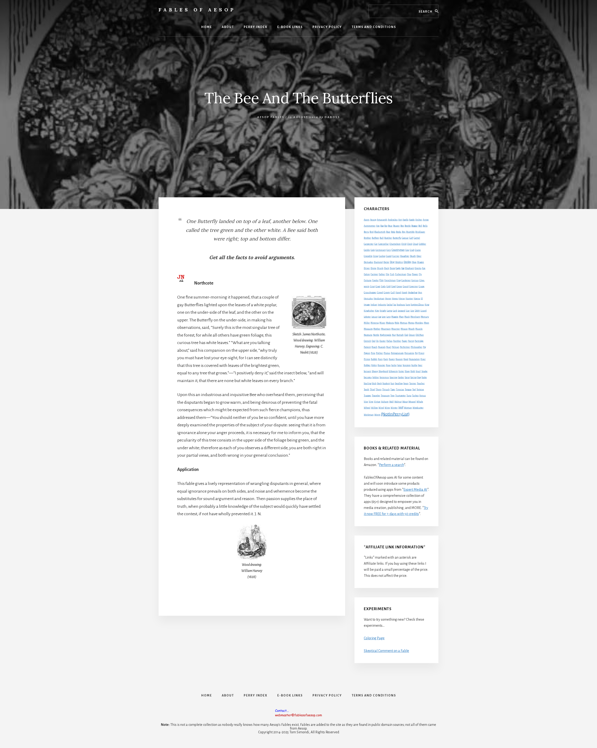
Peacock (381, 347)
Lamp (389, 311)
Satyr (399, 365)
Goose (399, 286)
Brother (367, 238)
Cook (373, 250)
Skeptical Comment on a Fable (386, 651)
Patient (367, 347)
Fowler (375, 280)
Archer (418, 220)
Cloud (415, 244)
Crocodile (368, 256)
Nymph (400, 335)
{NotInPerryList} (395, 414)
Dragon (420, 262)
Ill (422, 298)
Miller (367, 323)
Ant (400, 220)
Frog (398, 280)
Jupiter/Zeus (417, 304)
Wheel (367, 408)
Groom (387, 292)
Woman (408, 408)
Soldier (375, 377)
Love (384, 317)
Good (393, 286)
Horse (402, 298)
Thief (372, 389)
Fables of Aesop (197, 10)
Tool (414, 389)
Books (398, 232)
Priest (421, 353)
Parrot (411, 341)
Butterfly (397, 238)
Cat (376, 244)
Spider (401, 377)
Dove (414, 262)
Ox (377, 341)
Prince (367, 359)
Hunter (409, 298)
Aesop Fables (270, 117)
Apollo (405, 220)
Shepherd (383, 371)
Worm (377, 415)
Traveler (376, 395)
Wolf (400, 407)
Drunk (380, 268)
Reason (399, 359)
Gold (388, 286)
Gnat (372, 286)
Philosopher (416, 347)
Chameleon (395, 244)
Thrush (386, 389)
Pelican (395, 347)
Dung (392, 268)
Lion (417, 310)
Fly (420, 274)
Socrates (368, 377)
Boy (404, 231)
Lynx (388, 317)
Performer (405, 347)
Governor (413, 286)
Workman (369, 415)
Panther (397, 341)
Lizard (423, 311)
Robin (374, 365)
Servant (367, 371)
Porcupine (409, 353)
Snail (418, 371)
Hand (398, 292)
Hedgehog (412, 292)
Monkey (419, 322)
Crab (412, 250)
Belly (425, 226)
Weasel (412, 401)
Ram (385, 359)
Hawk (404, 292)
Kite (377, 311)
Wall (391, 401)
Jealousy (401, 304)
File (387, 274)
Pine (373, 353)
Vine (371, 401)
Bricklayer (420, 232)
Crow (375, 256)
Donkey (407, 262)
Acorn (366, 220)
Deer (419, 256)
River (423, 359)
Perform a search (391, 465)
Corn (388, 250)
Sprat (407, 377)
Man (401, 316)
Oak (406, 335)
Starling (367, 383)
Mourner (395, 329)
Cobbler (422, 244)
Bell (420, 226)
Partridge (419, 341)
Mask (407, 317)
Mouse (404, 328)
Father (382, 274)
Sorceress (384, 377)
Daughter (404, 256)
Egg (402, 268)
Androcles (393, 220)
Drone (373, 268)
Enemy (418, 268)
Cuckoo (382, 256)
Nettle (376, 335)
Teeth (366, 389)
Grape (421, 286)
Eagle (398, 268)
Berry (366, 232)
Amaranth (382, 220)
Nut (394, 335)
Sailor (394, 365)
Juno (408, 304)
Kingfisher (369, 311)
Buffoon (375, 238)
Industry (382, 304)
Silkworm (393, 371)
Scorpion (407, 365)
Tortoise (420, 389)
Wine (387, 408)
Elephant (409, 268)
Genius (415, 280)
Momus (403, 323)
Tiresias (400, 389)
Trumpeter (400, 395)
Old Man (420, 335)
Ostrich (367, 341)
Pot (416, 353)
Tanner (412, 383)
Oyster (382, 341)
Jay (394, 304)
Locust (374, 317)
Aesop (373, 220)
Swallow (399, 383)
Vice (366, 401)
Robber (367, 365)
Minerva (375, 323)
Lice (412, 311)
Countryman (398, 249)
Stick (374, 383)
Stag (419, 377)
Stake (424, 377)
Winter (394, 408)
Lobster (367, 317)
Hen (420, 292)
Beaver (396, 226)
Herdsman (379, 298)
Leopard (401, 311)
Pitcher (379, 353)
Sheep (375, 371)
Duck (386, 268)
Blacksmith (379, 232)
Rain (380, 359)
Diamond (378, 262)
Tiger (392, 389)
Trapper (367, 395)
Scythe (414, 365)
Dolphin (399, 262)
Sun (392, 383)
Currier (395, 256)
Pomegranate (397, 353)
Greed (380, 292)
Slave (407, 371)
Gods (383, 286)
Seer (420, 365)
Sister (401, 371)
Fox (381, 280)
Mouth (411, 329)
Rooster (381, 365)
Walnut (398, 401)
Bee (402, 226)
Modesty (390, 323)
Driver (367, 268)
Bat (385, 226)
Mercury (425, 317)
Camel (417, 238)
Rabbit (374, 359)
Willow (374, 408)
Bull (382, 238)
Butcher (388, 238)
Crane (418, 250)
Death (413, 256)
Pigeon (367, 353)
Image (367, 304)
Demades (368, 262)
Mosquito (368, 329)
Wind (381, 408)
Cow (407, 250)
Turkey (415, 395)
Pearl (388, 347)
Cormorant (380, 250)
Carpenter (369, 244)
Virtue (377, 401)
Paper (404, 341)
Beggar (414, 226)
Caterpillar (383, 244)
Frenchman (390, 280)
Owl (373, 341)
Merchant (415, 317)
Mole (397, 323)
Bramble (410, 232)
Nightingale (385, 335)
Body (393, 232)
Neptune (368, 335)
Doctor (386, 262)
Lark (395, 311)
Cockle (367, 250)
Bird (372, 232)
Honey (395, 298)
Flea (409, 274)
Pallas (389, 341)
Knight (383, 311)
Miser (382, 323)
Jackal (390, 304)
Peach (374, 347)
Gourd (406, 286)
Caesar (405, 238)
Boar (388, 232)
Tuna (408, 395)
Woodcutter (418, 408)
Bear (390, 226)
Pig (424, 347)
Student (386, 383)
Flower (415, 274)
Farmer (374, 274)
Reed (405, 359)
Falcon (367, 274)
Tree (392, 395)
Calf (411, 238)
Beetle (408, 226)
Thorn (379, 389)
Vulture (385, 401)
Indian (374, 304)
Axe (378, 226)
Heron (388, 298)
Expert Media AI (415, 489)
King (427, 304)
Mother (376, 329)
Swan (406, 383)
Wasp (405, 401)
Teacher (421, 383)
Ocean (412, 335)
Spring (413, 377)
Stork (379, 383)
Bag (382, 226)
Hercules (368, 298)
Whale (420, 401)
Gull (393, 292)
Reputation (414, 359)
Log (379, 317)
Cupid (389, 256)
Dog (392, 262)
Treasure (385, 395)
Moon (426, 323)
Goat (377, 286)
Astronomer (369, 226)
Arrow (426, 220)
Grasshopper (370, 292)
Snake (424, 371)
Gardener (406, 280)
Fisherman (400, 274)
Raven (392, 359)
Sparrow (393, 377)
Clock (409, 244)
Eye (423, 268)
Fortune (367, 280)
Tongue (408, 389)
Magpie (394, 317)
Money (411, 323)
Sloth (412, 371)
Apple (412, 220)
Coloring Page (374, 638)
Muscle (419, 329)
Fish (392, 274)
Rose (388, 365)
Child (403, 244)
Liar (408, 311)
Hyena (417, 298)
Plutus (387, 353)
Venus (422, 395)
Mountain (386, 329)
